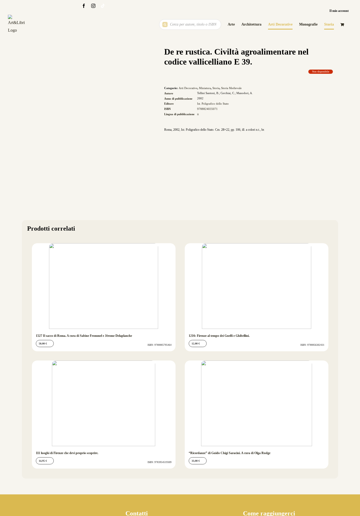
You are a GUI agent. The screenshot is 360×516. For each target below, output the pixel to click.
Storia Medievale (231, 88)
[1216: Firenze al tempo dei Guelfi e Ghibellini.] (256, 286)
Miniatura (205, 88)
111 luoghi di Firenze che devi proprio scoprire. (67, 453)
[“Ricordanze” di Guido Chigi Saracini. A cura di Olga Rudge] (256, 403)
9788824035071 (207, 108)
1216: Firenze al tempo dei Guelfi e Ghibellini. (219, 336)
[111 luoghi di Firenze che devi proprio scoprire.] (104, 403)
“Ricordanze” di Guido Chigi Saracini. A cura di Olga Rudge (229, 453)
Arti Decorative (188, 88)
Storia (216, 88)
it (198, 114)
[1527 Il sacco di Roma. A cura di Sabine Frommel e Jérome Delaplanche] (104, 286)
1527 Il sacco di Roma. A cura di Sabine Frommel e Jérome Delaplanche (84, 336)
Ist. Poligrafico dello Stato (213, 103)
